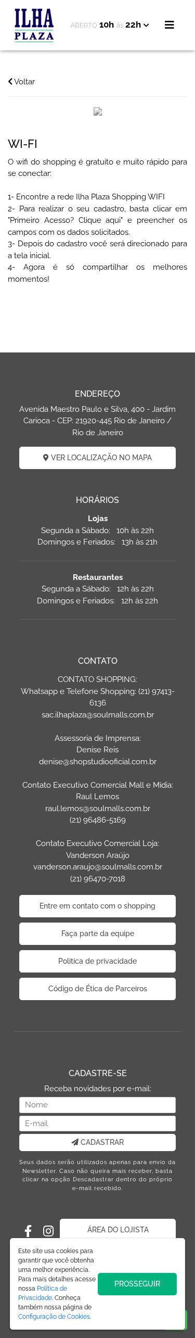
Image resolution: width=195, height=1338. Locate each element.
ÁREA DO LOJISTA (118, 1230)
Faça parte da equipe (97, 933)
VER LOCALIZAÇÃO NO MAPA (100, 457)
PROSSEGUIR (137, 1284)
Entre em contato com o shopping (97, 906)
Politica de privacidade (97, 961)
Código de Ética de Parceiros (97, 988)
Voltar (23, 81)
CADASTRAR (101, 1142)
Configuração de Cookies (54, 1316)
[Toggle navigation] (169, 25)
